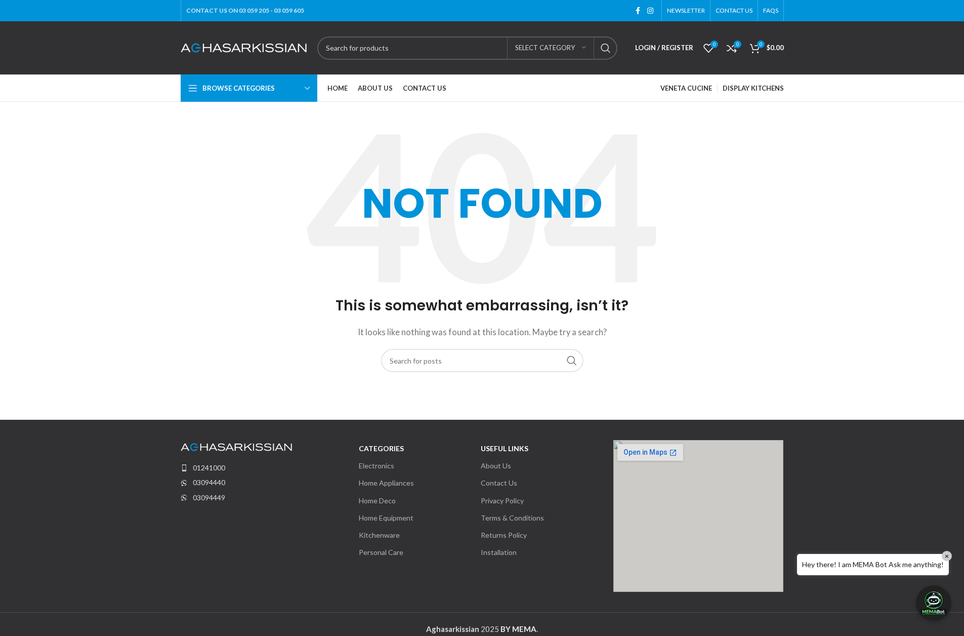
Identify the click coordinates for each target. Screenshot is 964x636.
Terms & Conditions (512, 517)
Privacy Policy (502, 500)
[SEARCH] (605, 48)
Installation (499, 552)
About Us (496, 465)
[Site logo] (244, 46)
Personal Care (381, 552)
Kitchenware (379, 535)
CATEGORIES (381, 448)
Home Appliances (386, 483)
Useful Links (504, 448)
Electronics (376, 465)
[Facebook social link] (638, 11)
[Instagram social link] (650, 11)
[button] (933, 603)
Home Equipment (386, 517)
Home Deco (377, 500)
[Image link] (236, 446)
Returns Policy (504, 535)
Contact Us (499, 483)
